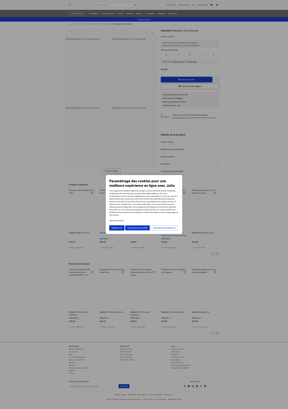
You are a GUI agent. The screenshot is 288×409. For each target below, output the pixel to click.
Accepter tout (117, 228)
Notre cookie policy (116, 220)
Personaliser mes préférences (164, 228)
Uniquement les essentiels (137, 228)
